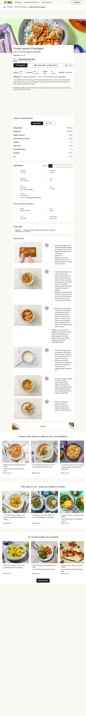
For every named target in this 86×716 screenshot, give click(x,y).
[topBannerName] (43, 14)
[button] (50, 166)
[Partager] (71, 65)
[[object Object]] (66, 65)
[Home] (4, 7)
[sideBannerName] (43, 102)
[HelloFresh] (8, 2)
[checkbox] (14, 55)
